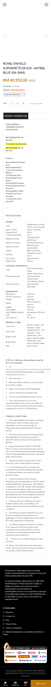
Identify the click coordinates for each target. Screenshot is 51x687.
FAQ (7, 620)
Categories (15, 685)
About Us (9, 612)
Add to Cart (41, 683)
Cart (25, 684)
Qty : (5, 103)
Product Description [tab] (16, 116)
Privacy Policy (11, 624)
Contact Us (10, 616)
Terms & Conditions (14, 628)
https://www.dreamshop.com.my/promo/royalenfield (29, 369)
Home (5, 685)
